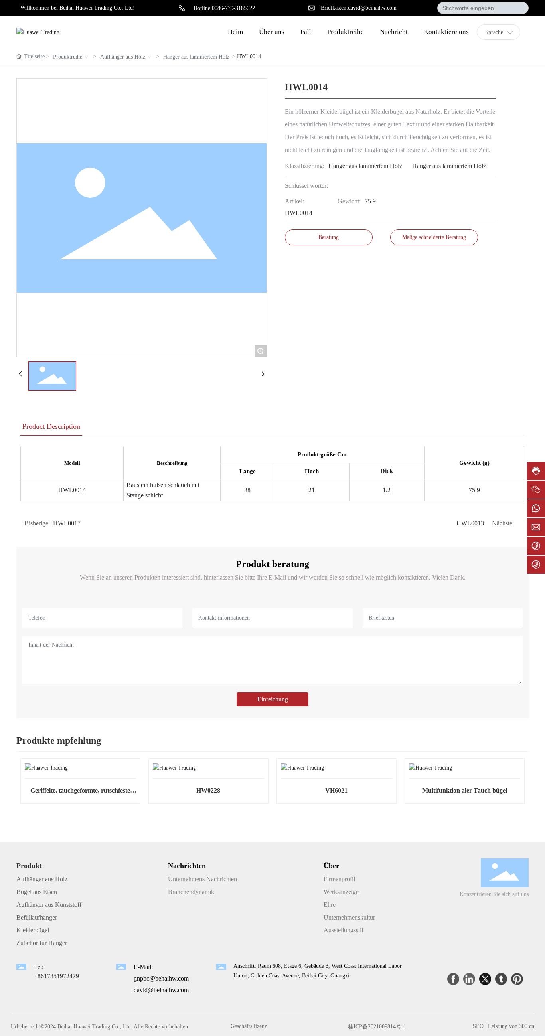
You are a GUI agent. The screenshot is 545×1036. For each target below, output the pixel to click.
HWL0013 (470, 523)
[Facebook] (453, 979)
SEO (478, 1026)
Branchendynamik (191, 891)
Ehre (330, 904)
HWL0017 (67, 523)
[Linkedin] (469, 979)
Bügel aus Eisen (36, 891)
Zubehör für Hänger (41, 942)
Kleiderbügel (32, 930)
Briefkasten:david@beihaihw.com (359, 8)
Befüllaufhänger (36, 917)
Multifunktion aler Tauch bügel (464, 790)
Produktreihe (67, 57)
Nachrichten (187, 866)
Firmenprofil (339, 879)
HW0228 (208, 790)
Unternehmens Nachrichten (202, 879)
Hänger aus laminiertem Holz (196, 57)
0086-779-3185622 (233, 8)
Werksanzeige (341, 891)
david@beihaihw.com (161, 990)
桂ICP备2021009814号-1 (377, 1027)
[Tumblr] (501, 979)
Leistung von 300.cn (511, 1026)
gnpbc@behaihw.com (161, 978)
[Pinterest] (517, 979)
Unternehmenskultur (349, 917)
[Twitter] (485, 979)
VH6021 (336, 790)
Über (331, 866)
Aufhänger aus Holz (122, 57)
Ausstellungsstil (343, 930)
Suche (519, 8)
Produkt (29, 866)
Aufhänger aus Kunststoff (48, 904)
